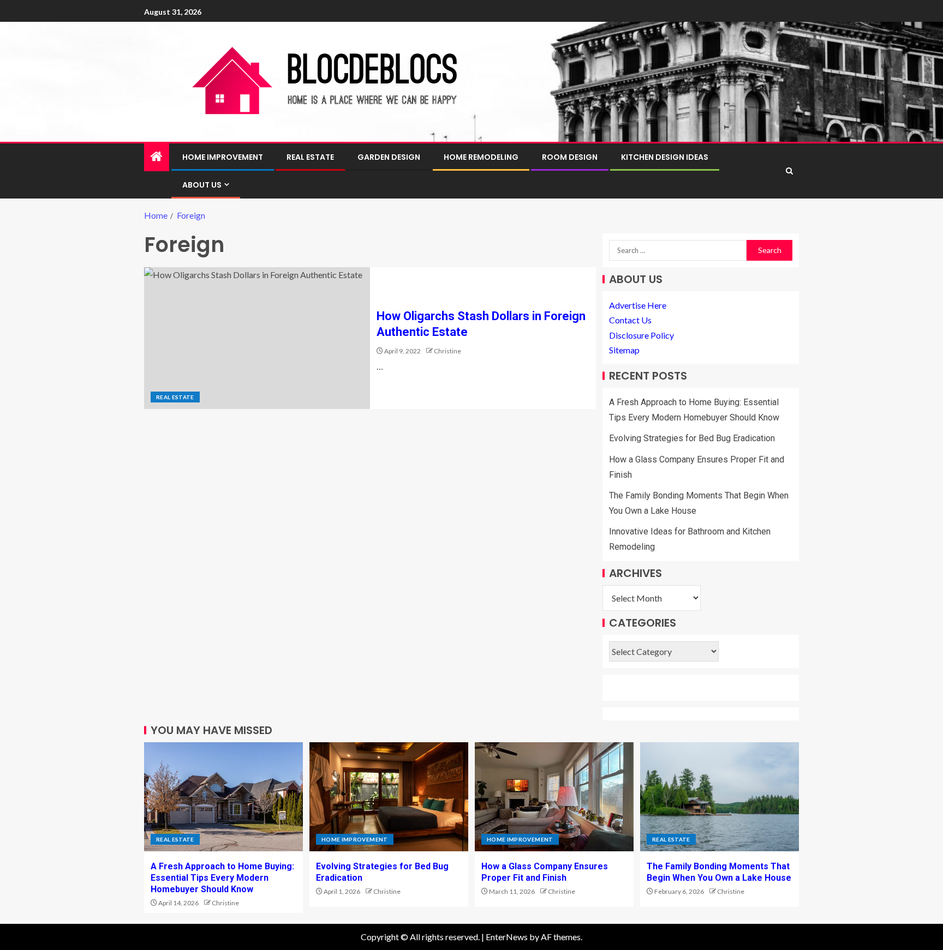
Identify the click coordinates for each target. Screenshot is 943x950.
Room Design (570, 157)
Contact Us (630, 320)
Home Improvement (222, 157)
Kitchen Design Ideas (664, 157)
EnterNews (507, 936)
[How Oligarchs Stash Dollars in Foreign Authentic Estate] (257, 338)
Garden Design (388, 157)
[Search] (789, 171)
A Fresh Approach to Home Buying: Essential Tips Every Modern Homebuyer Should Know (222, 878)
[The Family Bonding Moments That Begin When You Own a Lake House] (719, 796)
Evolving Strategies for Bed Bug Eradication (692, 438)
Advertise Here (637, 305)
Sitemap (624, 350)
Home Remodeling (481, 157)
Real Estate (310, 157)
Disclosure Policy (641, 335)
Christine (447, 351)
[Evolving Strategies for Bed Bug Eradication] (388, 796)
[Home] (157, 157)
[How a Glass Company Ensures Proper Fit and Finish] (554, 796)
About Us (202, 184)
